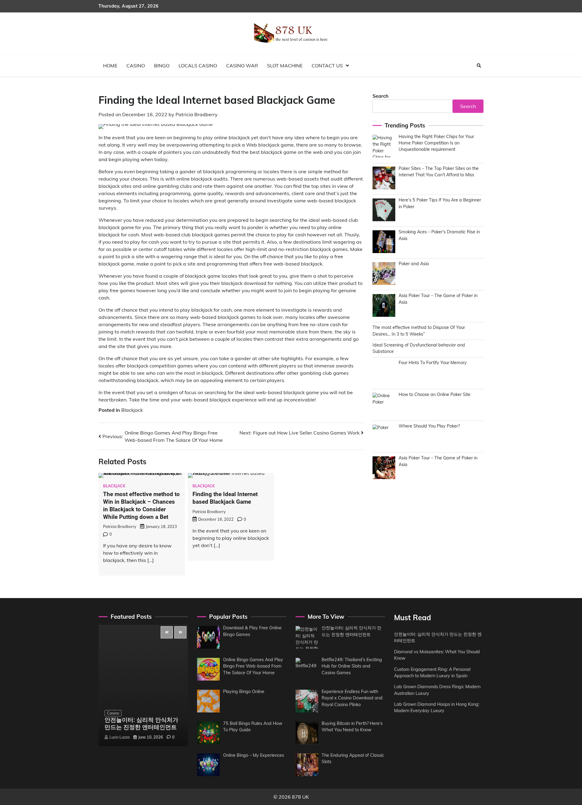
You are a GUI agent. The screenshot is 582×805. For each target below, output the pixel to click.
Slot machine (285, 66)
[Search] (478, 65)
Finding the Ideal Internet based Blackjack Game (225, 498)
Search (381, 96)
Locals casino (198, 66)
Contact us (327, 66)
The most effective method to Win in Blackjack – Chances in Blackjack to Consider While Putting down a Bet (141, 505)
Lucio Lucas (119, 737)
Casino (135, 66)
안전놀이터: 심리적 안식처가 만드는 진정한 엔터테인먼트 (141, 723)
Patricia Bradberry (197, 114)
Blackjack (132, 410)
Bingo (161, 66)
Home (110, 66)
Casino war (242, 66)
